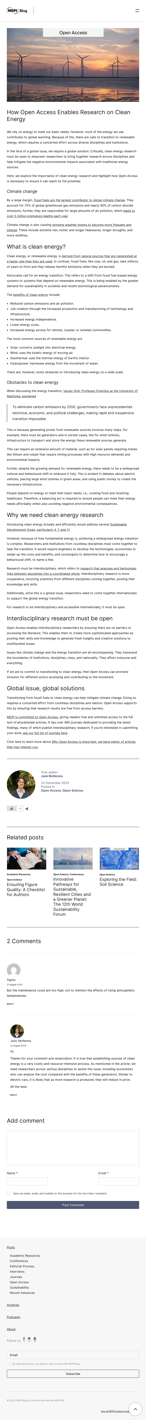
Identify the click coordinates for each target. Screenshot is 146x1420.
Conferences (77, 874)
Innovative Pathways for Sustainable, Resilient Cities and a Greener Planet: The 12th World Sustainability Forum (72, 897)
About (11, 1329)
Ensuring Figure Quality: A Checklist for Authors (26, 889)
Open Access (51, 790)
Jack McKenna (52, 776)
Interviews (17, 1271)
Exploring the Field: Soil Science (118, 882)
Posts (11, 1247)
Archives (13, 1305)
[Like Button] (11, 808)
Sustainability (19, 1287)
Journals (16, 1277)
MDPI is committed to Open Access (32, 717)
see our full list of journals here (45, 733)
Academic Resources (18, 874)
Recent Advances (22, 1293)
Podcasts (13, 1317)
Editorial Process (22, 1266)
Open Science (73, 790)
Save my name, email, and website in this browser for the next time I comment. (60, 1193)
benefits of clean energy (30, 295)
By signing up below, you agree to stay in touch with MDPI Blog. (46, 1363)
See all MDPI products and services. (120, 1411)
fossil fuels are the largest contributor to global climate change (79, 200)
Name (12, 1173)
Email (103, 1173)
